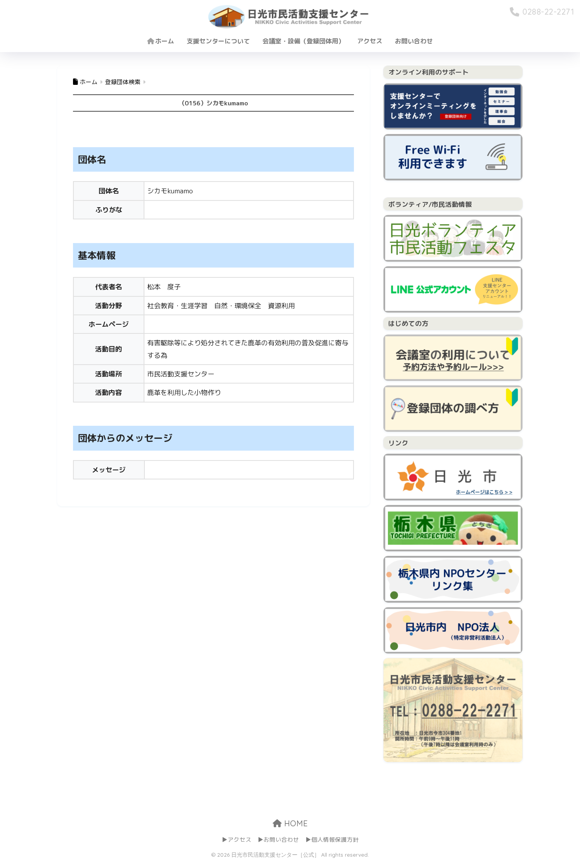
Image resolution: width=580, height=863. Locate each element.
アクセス (369, 41)
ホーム (164, 41)
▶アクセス (236, 839)
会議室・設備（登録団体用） (303, 41)
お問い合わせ (414, 41)
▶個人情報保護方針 (332, 839)
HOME (295, 823)
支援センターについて (218, 41)
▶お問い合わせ (278, 839)
